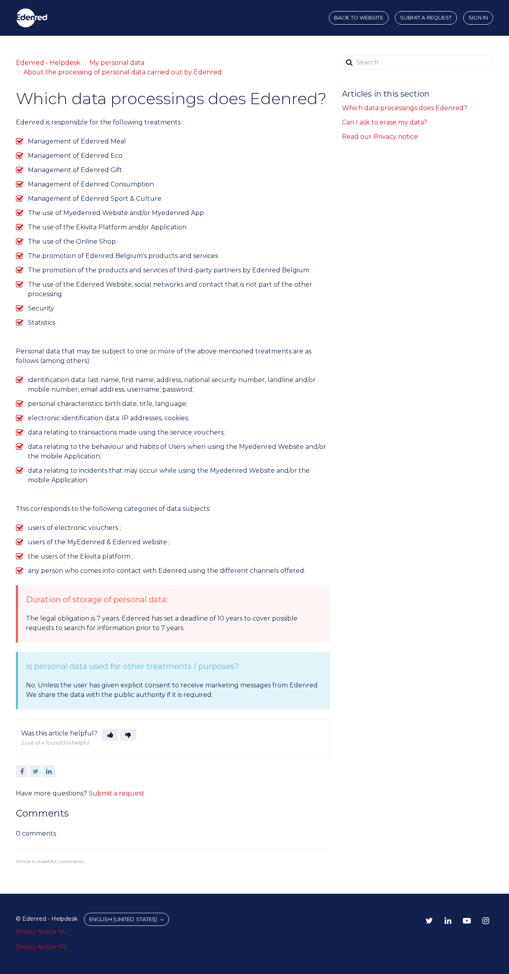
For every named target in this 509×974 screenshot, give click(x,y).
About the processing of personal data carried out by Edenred (122, 72)
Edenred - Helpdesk (48, 62)
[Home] (32, 18)
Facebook (22, 771)
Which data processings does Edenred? (404, 108)
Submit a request (426, 17)
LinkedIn (49, 771)
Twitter (35, 771)
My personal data (116, 62)
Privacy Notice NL (41, 931)
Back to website (358, 17)
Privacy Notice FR (41, 947)
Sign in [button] (478, 17)
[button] (110, 735)
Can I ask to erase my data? (384, 122)
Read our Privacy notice (380, 136)
